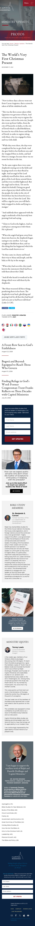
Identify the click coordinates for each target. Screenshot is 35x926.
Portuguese (20, 325)
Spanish (11, 325)
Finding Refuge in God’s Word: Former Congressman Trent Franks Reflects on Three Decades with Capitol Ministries (17, 388)
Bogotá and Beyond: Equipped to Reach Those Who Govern (16, 365)
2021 (14, 317)
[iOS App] (24, 915)
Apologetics (6, 804)
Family (4, 816)
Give (12, 908)
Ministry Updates (19, 315)
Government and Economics (11, 819)
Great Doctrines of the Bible (11, 822)
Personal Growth (7, 837)
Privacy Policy (14, 920)
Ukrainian (28, 325)
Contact (18, 908)
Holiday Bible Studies (9, 825)
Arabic (7, 325)
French (16, 325)
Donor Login (27, 908)
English (3, 325)
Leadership (5, 834)
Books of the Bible (8, 810)
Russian (24, 325)
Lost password (16, 911)
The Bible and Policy (8, 840)
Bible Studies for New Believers (12, 807)
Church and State (8, 813)
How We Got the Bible (9, 828)
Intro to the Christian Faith (11, 831)
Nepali (3, 329)
